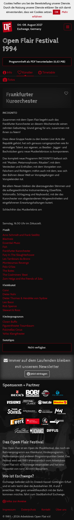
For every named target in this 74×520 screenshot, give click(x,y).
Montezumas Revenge (16, 262)
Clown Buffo (10, 321)
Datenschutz (28, 509)
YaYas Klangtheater (14, 333)
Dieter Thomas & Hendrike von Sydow (25, 298)
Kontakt (45, 509)
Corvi (6, 290)
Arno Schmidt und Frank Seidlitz (21, 235)
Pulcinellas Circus (12, 329)
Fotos (11, 79)
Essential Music (11, 243)
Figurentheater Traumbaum (18, 325)
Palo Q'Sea (9, 266)
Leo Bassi (8, 302)
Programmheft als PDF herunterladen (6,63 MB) (37, 61)
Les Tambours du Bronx (16, 258)
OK (56, 12)
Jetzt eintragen (38, 373)
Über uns (61, 509)
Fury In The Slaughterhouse (18, 254)
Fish (5, 247)
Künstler (27, 72)
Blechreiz (8, 239)
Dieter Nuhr (9, 294)
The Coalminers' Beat (15, 274)
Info (9, 72)
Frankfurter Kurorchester (16, 250)
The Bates (8, 270)
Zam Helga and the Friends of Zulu (23, 278)
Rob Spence (10, 306)
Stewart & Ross (11, 310)
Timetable (48, 72)
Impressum (9, 509)
